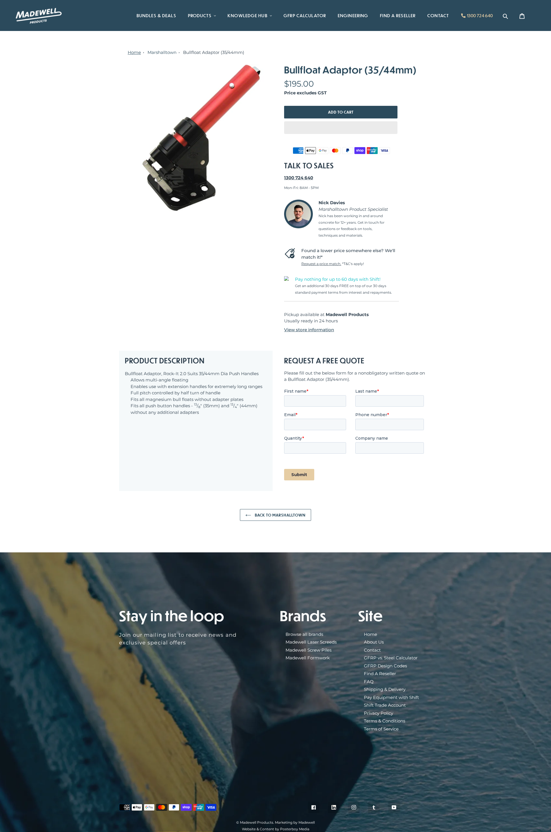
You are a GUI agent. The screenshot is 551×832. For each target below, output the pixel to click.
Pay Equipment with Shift (391, 697)
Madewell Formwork (308, 657)
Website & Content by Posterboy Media (275, 829)
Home (134, 52)
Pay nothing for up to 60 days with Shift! (338, 279)
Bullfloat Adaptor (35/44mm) (213, 52)
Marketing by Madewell (295, 822)
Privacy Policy (378, 713)
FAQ (369, 681)
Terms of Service (381, 729)
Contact (372, 650)
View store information (309, 329)
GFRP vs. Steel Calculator (391, 657)
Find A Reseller (380, 673)
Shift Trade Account (385, 705)
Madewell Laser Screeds (311, 642)
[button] (340, 127)
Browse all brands (304, 634)
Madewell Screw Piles (308, 650)
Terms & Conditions (384, 721)
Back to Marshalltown (280, 515)
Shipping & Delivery (385, 689)
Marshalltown (162, 52)
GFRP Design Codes (385, 666)
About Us (374, 642)
